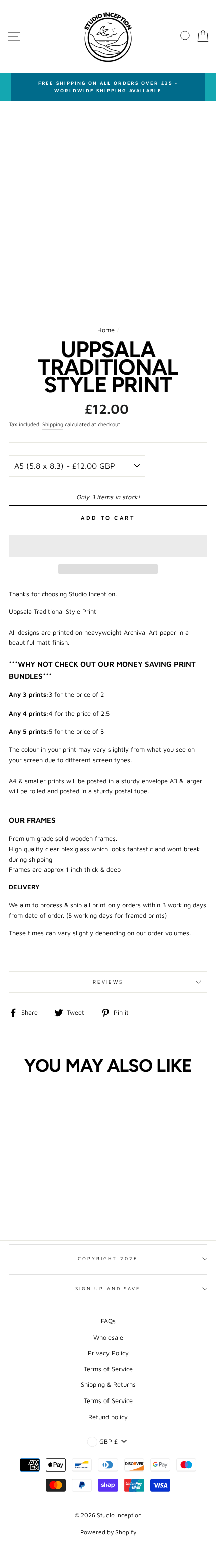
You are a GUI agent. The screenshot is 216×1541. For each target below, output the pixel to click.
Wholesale (108, 1337)
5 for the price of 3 (76, 731)
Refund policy (108, 1417)
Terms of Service (108, 1369)
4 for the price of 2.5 (79, 713)
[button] (108, 546)
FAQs (108, 1321)
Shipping (52, 424)
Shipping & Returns (108, 1384)
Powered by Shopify (108, 1532)
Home (106, 330)
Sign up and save (108, 1288)
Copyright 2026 (108, 1259)
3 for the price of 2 (76, 694)
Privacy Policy (108, 1353)
